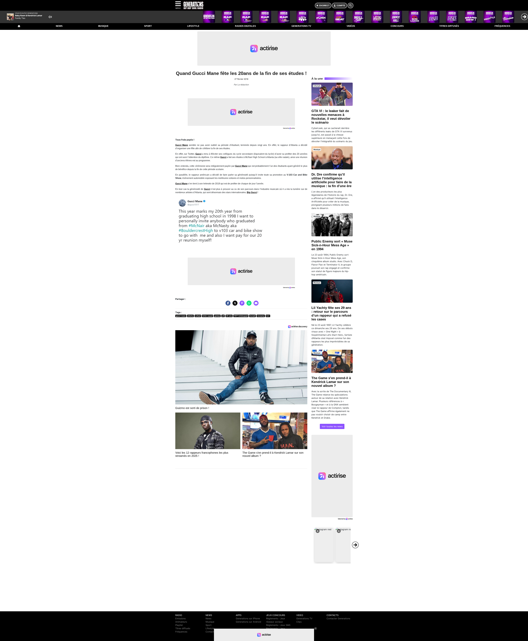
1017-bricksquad (241, 316)
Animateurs (181, 621)
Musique (103, 26)
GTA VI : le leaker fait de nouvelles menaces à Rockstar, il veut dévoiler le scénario (330, 116)
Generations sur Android (248, 621)
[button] (324, 545)
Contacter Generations (338, 618)
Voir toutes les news (332, 426)
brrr (268, 316)
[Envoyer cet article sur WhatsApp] (248, 304)
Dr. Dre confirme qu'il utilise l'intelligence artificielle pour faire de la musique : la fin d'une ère (331, 180)
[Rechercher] (350, 5)
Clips (299, 621)
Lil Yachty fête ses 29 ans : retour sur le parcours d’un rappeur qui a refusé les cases (331, 313)
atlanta (190, 316)
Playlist (179, 625)
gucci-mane (181, 316)
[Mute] (50, 17)
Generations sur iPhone (248, 618)
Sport (148, 26)
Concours (397, 26)
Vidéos (351, 26)
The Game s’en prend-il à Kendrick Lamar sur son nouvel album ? (331, 382)
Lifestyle (193, 26)
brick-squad (208, 316)
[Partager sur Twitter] (234, 304)
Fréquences (502, 26)
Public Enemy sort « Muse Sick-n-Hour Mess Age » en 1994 (331, 245)
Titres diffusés (449, 26)
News (59, 26)
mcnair (252, 316)
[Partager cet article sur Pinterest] (241, 304)
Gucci (198, 154)
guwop (217, 316)
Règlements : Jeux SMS (278, 625)
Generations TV (301, 26)
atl (223, 316)
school (197, 316)
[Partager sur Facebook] (227, 304)
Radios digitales (245, 26)
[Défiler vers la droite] (355, 545)
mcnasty (260, 316)
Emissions (180, 618)
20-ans (229, 316)
